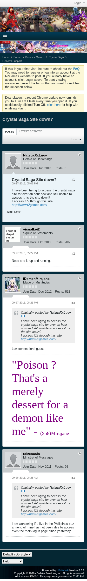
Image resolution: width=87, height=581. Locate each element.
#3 (73, 303)
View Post (23, 316)
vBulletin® (62, 570)
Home (5, 57)
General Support (12, 61)
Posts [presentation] (9, 131)
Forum (17, 57)
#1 (73, 179)
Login (78, 3)
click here (53, 105)
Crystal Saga (56, 57)
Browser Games (35, 57)
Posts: (59, 168)
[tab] (9, 131)
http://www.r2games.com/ (29, 205)
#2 (73, 253)
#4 (73, 478)
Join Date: (30, 168)
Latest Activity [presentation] (30, 131)
